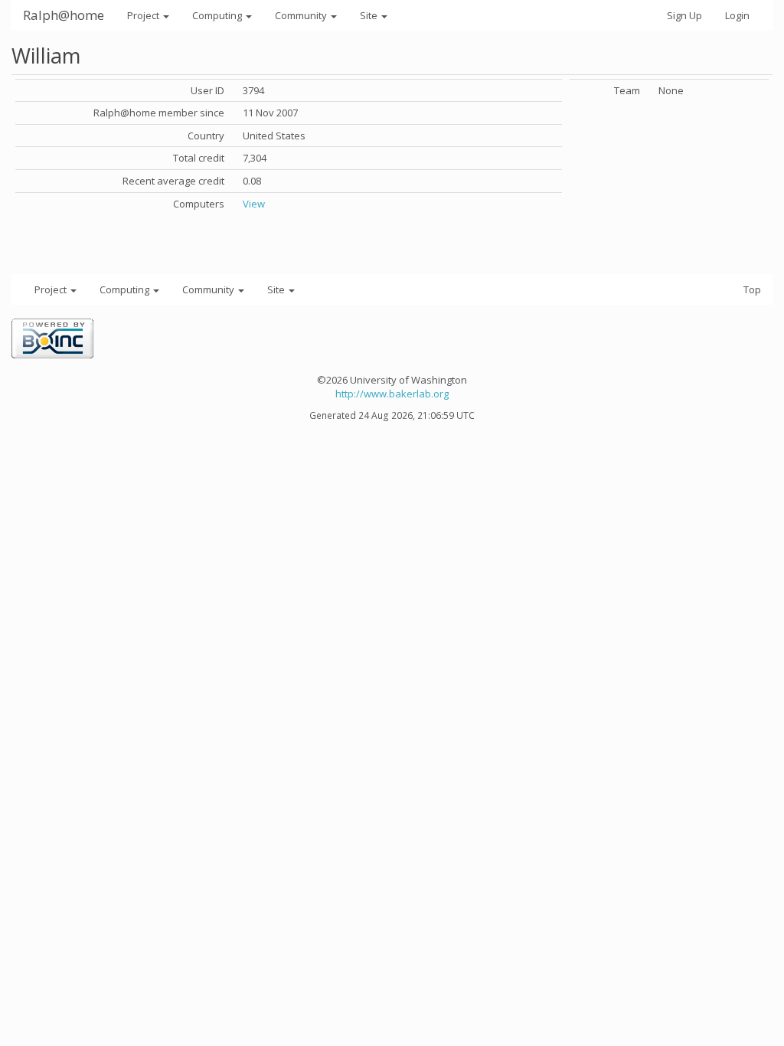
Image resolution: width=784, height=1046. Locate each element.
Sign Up (684, 15)
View (254, 204)
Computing (218, 15)
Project (144, 15)
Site (370, 15)
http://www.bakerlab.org (392, 393)
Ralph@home (63, 15)
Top (752, 289)
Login (737, 15)
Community (302, 15)
